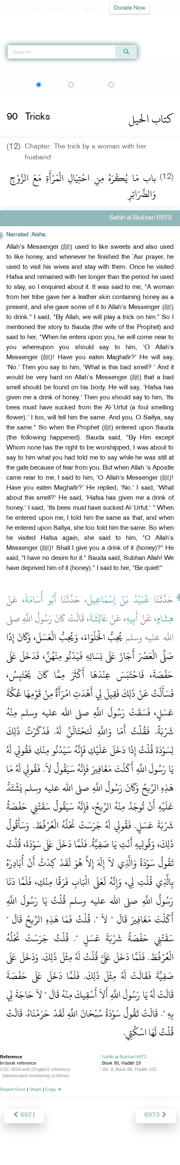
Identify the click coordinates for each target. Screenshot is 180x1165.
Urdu (89, 84)
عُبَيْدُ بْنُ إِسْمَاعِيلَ (118, 599)
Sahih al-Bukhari (42, 66)
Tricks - (89, 66)
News (42, 1140)
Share (35, 1089)
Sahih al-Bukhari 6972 (124, 1056)
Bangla (131, 84)
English (53, 84)
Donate (158, 1140)
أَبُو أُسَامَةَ (40, 599)
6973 (152, 1115)
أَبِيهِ (132, 618)
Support (67, 1140)
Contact (132, 1140)
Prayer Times (121, 23)
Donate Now (129, 8)
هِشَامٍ (165, 618)
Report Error (13, 1089)
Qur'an (56, 23)
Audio (155, 23)
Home (10, 66)
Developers (100, 1140)
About (21, 1140)
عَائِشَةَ (98, 618)
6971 (27, 1115)
